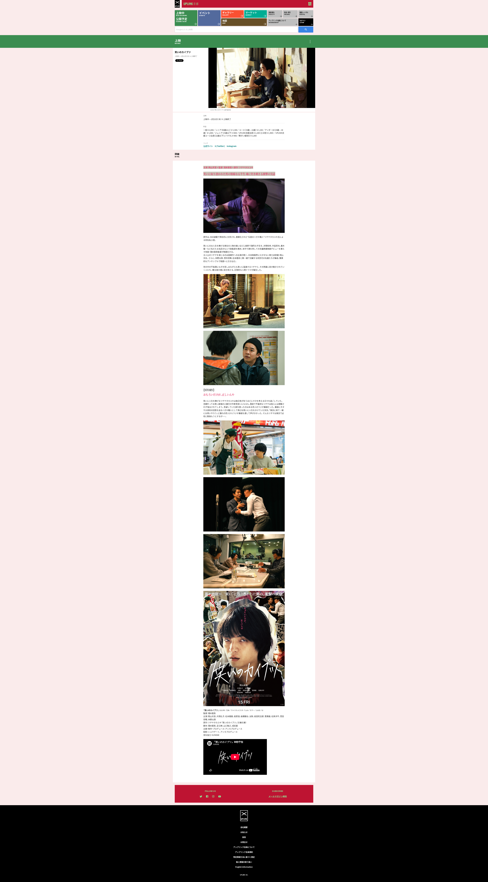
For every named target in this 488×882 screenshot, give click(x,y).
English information (244, 867)
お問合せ (244, 842)
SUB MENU (310, 41)
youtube (219, 796)
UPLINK (177, 4)
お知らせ (244, 832)
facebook (207, 796)
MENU (309, 4)
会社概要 (244, 827)
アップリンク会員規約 (244, 852)
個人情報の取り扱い (244, 862)
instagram (213, 796)
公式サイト (208, 146)
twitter (201, 796)
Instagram (231, 146)
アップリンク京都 (192, 4)
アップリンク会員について (244, 847)
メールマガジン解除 (278, 796)
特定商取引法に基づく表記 (244, 857)
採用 (244, 837)
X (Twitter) (220, 146)
